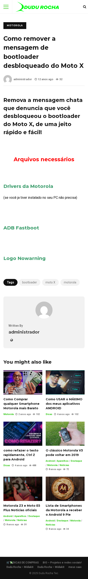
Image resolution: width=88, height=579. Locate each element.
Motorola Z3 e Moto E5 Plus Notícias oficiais (22, 489)
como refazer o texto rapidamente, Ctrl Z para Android (22, 434)
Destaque (76, 461)
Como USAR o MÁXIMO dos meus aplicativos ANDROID (65, 382)
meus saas (75, 567)
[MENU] (6, 7)
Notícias (64, 465)
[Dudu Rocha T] (37, 8)
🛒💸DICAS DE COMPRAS (22, 562)
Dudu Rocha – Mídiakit (19, 567)
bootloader (29, 282)
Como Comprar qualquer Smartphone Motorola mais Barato (22, 382)
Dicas (49, 414)
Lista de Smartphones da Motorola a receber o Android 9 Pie (65, 489)
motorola (70, 282)
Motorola (15, 25)
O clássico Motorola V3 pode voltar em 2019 (65, 434)
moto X (50, 282)
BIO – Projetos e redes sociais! (62, 562)
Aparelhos (63, 461)
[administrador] (44, 317)
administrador (22, 79)
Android (50, 461)
